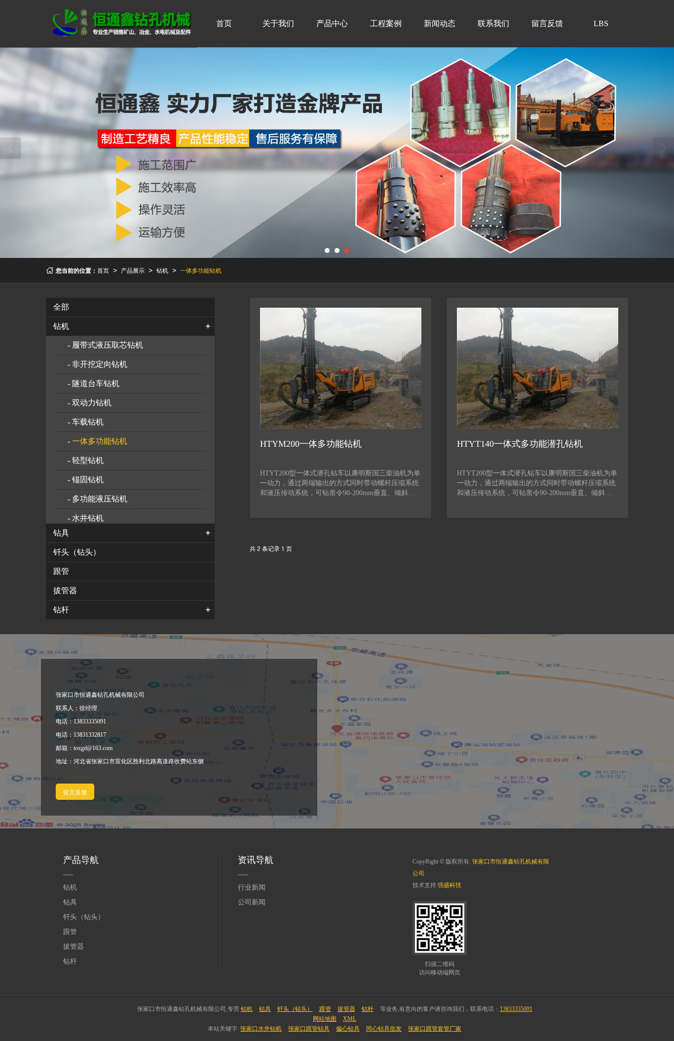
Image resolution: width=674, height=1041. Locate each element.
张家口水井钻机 (261, 1028)
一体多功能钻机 (201, 270)
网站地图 (325, 1018)
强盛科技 (449, 885)
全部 (61, 307)
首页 (224, 23)
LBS (601, 23)
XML (349, 1018)
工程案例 (386, 23)
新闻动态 (439, 23)
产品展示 (133, 270)
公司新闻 (251, 902)
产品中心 (332, 23)
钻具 (61, 533)
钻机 (162, 270)
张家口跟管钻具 (309, 1028)
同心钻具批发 (384, 1028)
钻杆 (61, 610)
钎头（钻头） (77, 552)
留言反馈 (547, 23)
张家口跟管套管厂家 (434, 1028)
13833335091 (516, 1008)
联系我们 (493, 23)
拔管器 (65, 590)
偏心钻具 (348, 1028)
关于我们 (278, 23)
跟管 (61, 571)
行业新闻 (251, 887)
